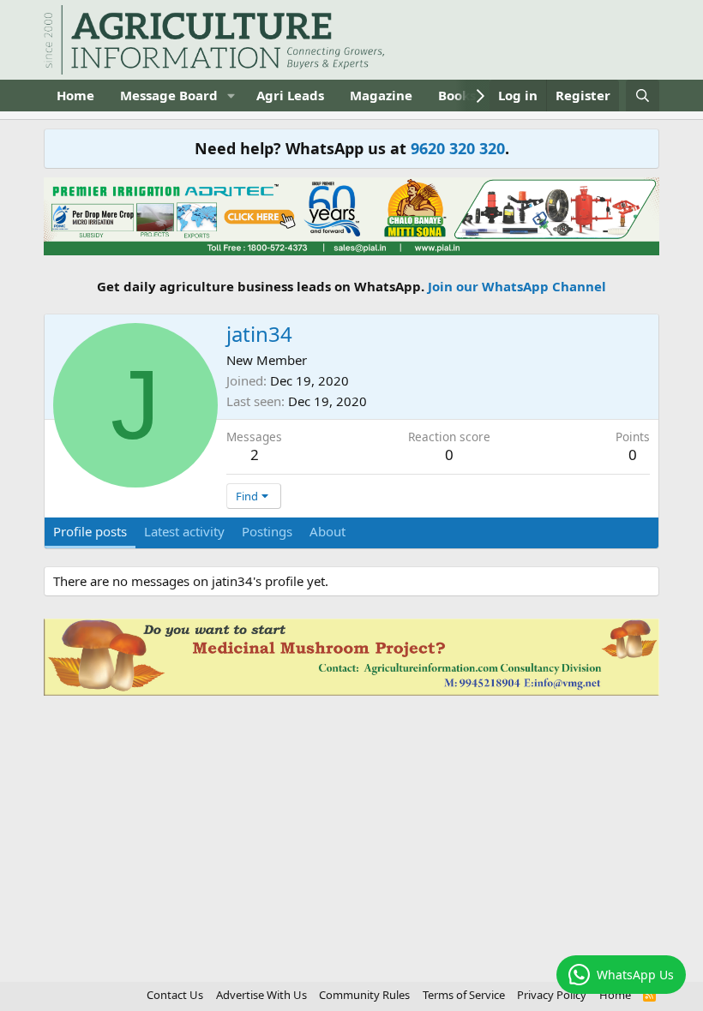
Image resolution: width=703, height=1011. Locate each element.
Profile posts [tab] (90, 531)
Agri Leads (290, 95)
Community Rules (364, 994)
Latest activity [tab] (184, 531)
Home (75, 95)
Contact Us (175, 994)
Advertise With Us (261, 994)
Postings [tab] (267, 531)
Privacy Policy (551, 994)
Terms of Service (464, 994)
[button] (231, 95)
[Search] (642, 95)
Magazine (381, 95)
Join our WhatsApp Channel (517, 286)
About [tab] (327, 531)
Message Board (169, 95)
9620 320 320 (458, 148)
